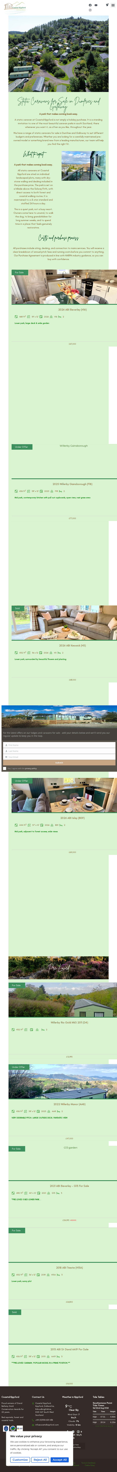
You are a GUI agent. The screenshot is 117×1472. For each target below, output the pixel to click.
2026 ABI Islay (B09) (72, 818)
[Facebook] (90, 5)
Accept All (60, 1459)
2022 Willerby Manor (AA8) (69, 1104)
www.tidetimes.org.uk (104, 1426)
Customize (20, 1459)
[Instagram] (90, 10)
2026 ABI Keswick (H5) (72, 645)
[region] (39, 1448)
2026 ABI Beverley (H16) (72, 309)
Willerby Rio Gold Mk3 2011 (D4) (69, 1022)
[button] (112, 5)
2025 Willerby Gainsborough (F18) (72, 484)
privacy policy (31, 768)
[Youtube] (95, 5)
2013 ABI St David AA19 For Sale (69, 1349)
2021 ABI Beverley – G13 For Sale (69, 1186)
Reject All (40, 1459)
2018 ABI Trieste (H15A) (69, 1267)
